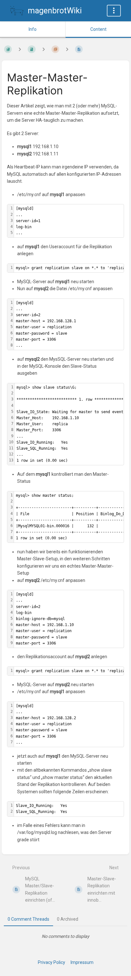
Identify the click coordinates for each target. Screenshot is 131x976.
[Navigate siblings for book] (19, 49)
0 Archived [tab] (67, 919)
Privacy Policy (51, 962)
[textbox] (69, 220)
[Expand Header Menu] (114, 11)
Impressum (82, 962)
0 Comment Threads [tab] (28, 919)
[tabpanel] (65, 936)
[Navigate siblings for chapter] (43, 49)
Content (98, 29)
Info (33, 29)
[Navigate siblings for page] (67, 49)
